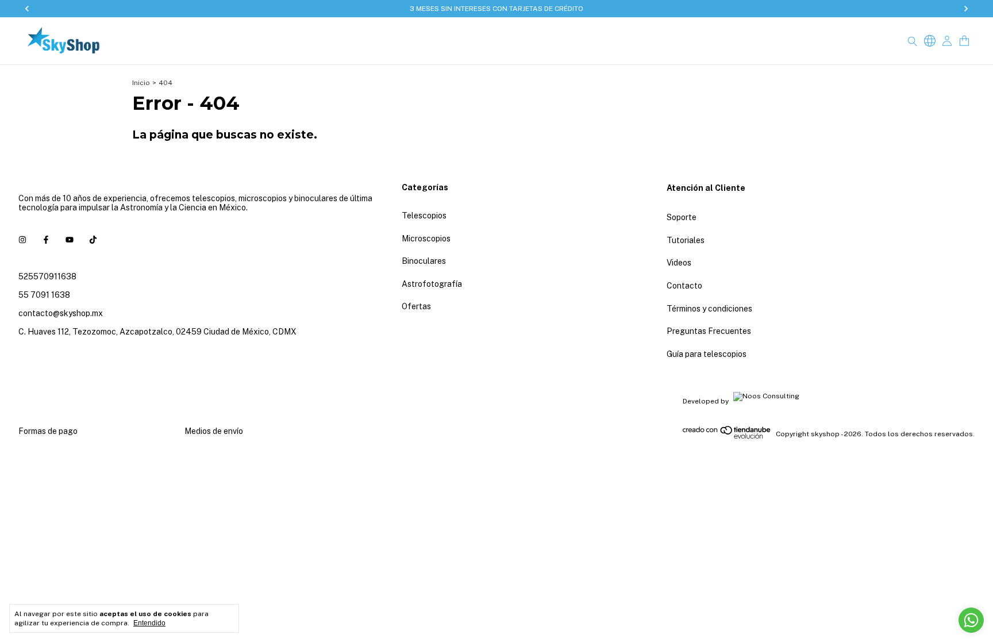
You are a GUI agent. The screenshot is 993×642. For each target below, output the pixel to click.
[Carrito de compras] (964, 41)
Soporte (681, 217)
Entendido (149, 623)
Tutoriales (686, 240)
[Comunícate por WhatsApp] (971, 620)
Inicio (141, 83)
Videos (679, 262)
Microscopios (426, 238)
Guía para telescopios (706, 354)
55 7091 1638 (44, 294)
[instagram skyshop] (22, 239)
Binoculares (424, 261)
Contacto (684, 285)
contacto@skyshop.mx (60, 313)
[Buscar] (912, 41)
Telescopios (424, 215)
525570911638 (47, 276)
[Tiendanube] (727, 437)
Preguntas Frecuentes (709, 331)
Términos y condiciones (709, 308)
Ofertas (416, 306)
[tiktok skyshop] (93, 239)
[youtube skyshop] (70, 239)
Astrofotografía (432, 284)
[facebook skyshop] (46, 239)
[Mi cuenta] (947, 41)
